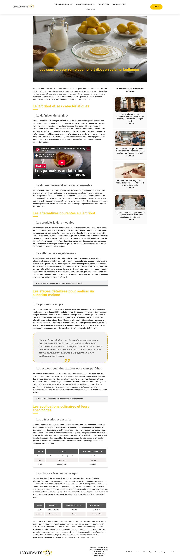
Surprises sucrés (119, 4)
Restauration (90, 9)
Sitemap (157, 552)
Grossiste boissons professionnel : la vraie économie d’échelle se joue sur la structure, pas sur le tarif (130, 150)
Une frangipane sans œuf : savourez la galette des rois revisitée (64, 283)
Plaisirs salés (104, 4)
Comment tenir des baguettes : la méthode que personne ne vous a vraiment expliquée (130, 182)
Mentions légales (148, 552)
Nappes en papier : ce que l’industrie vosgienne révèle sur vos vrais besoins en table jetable (130, 214)
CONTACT (156, 7)
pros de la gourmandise (63, 4)
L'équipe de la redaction (168, 552)
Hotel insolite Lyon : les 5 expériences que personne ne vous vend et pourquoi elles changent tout (130, 117)
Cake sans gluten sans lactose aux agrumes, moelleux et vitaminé (65, 398)
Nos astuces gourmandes (85, 4)
